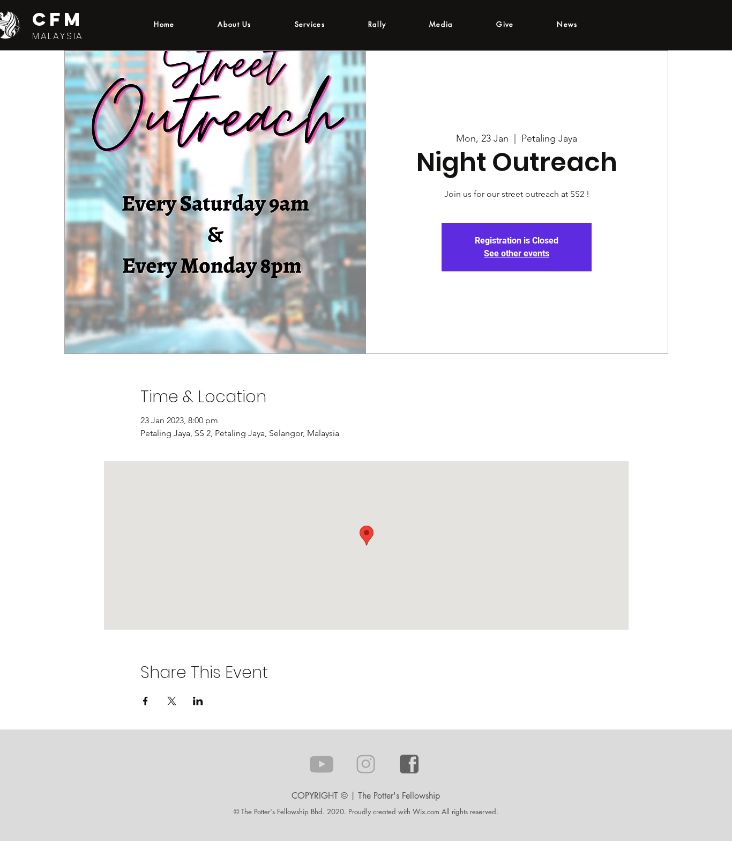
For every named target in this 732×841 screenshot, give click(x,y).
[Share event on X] (172, 701)
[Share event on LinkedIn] (198, 701)
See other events (516, 253)
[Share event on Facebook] (145, 701)
